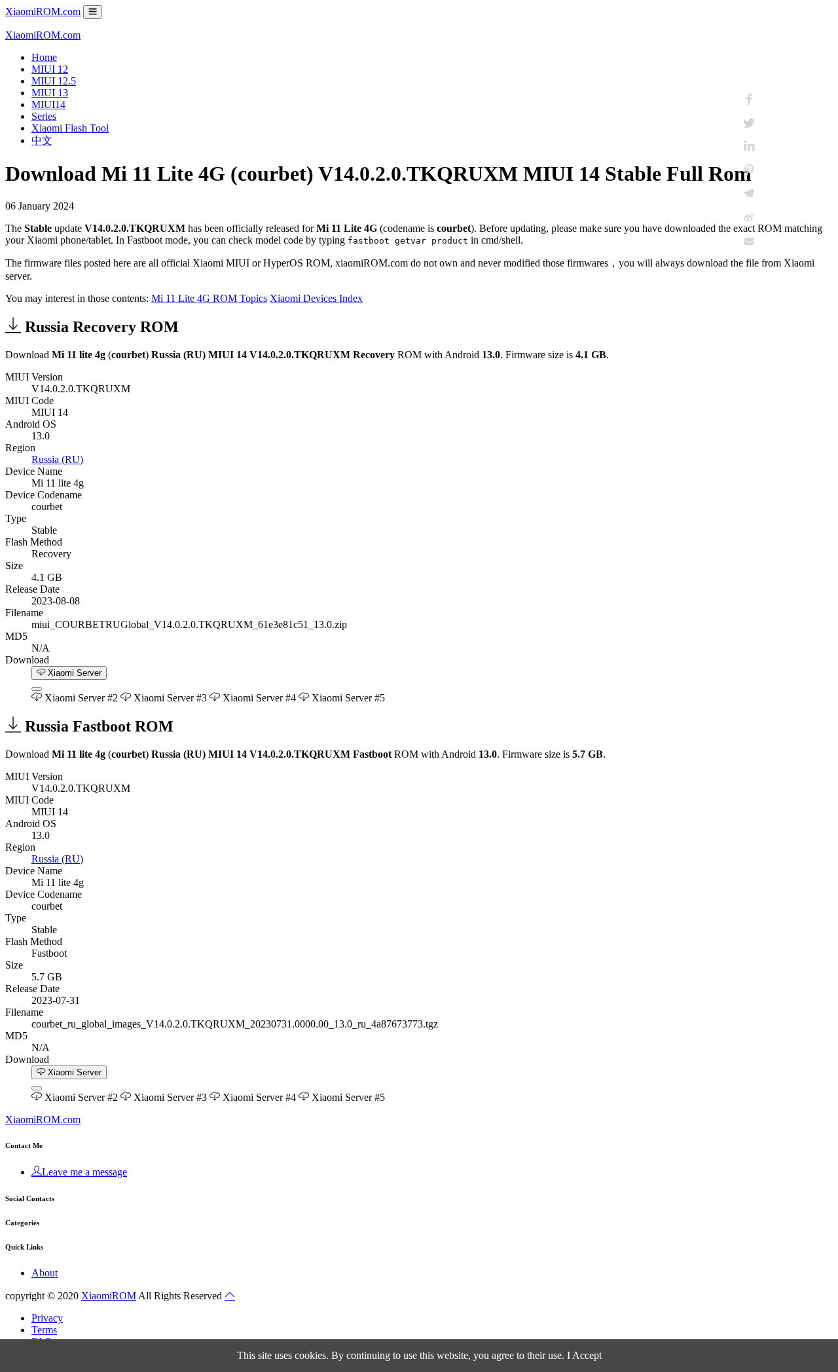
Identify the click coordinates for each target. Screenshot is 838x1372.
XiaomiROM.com (43, 11)
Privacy (47, 1318)
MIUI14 (48, 104)
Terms (44, 1329)
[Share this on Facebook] (748, 99)
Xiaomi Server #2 (80, 697)
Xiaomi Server (73, 673)
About (44, 1272)
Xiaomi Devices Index (316, 298)
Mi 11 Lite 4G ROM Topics (209, 298)
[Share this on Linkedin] (748, 146)
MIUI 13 (49, 92)
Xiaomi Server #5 (347, 697)
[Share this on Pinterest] (748, 170)
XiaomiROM (108, 1295)
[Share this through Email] (748, 241)
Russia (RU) (57, 459)
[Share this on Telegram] (748, 194)
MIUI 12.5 (53, 80)
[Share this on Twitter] (748, 123)
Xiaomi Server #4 (258, 697)
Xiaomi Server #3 (169, 697)
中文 (41, 140)
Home (44, 57)
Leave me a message (84, 1171)
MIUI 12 (49, 69)
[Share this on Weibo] (748, 217)
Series (43, 116)
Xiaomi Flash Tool (70, 128)
